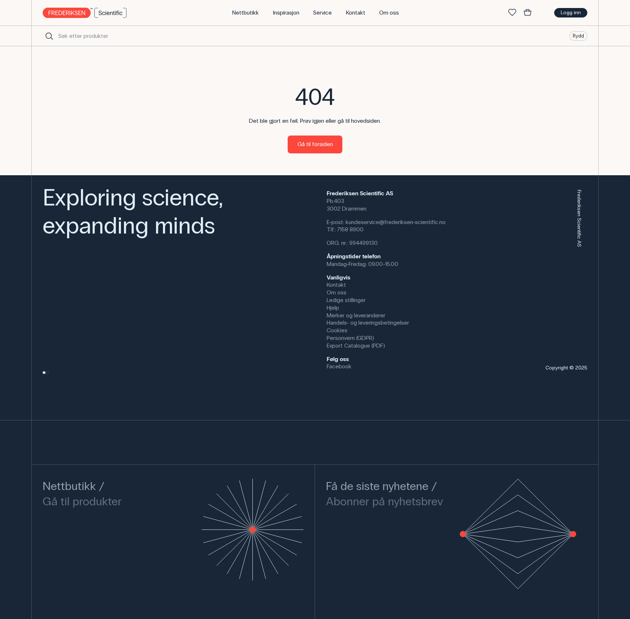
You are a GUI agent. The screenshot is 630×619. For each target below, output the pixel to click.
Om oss (336, 292)
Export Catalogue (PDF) (356, 345)
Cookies (337, 330)
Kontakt (336, 284)
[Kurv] (527, 13)
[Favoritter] (512, 13)
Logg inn (571, 12)
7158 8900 (350, 229)
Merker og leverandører (356, 315)
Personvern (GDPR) (350, 337)
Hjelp (333, 307)
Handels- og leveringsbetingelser (368, 322)
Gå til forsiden (315, 144)
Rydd (578, 35)
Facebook (339, 366)
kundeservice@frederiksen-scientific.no (396, 222)
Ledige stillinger (346, 300)
